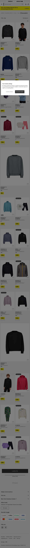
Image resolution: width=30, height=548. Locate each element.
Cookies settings (9, 91)
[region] (15, 87)
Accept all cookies (20, 91)
